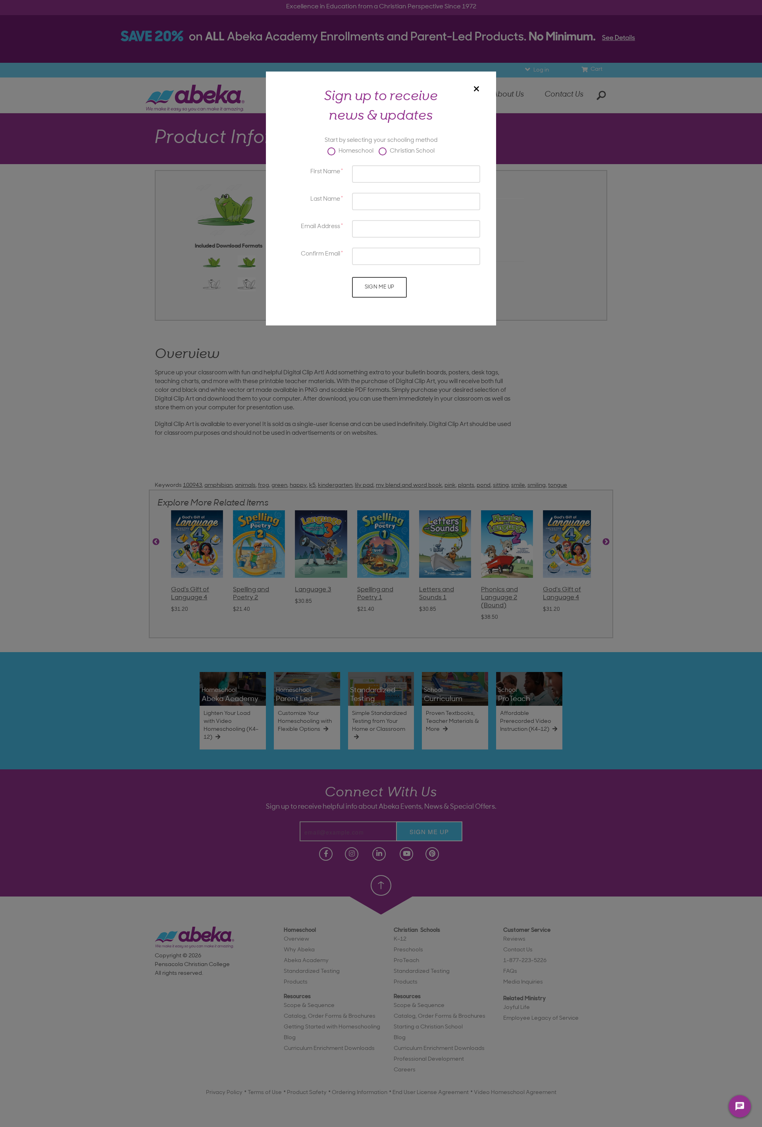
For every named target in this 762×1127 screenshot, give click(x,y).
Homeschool (355, 151)
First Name (325, 172)
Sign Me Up (379, 287)
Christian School (412, 151)
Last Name (325, 199)
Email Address (320, 227)
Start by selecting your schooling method (381, 140)
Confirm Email (320, 254)
